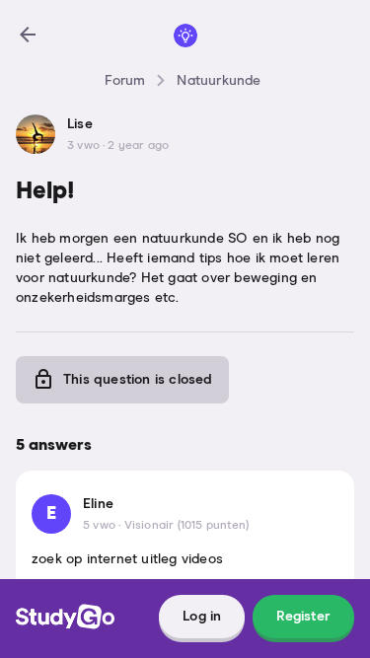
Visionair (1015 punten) (187, 526)
